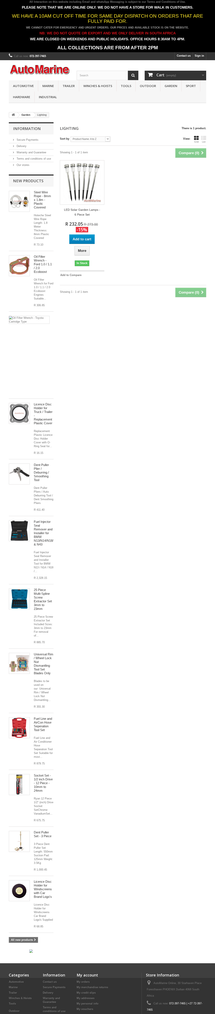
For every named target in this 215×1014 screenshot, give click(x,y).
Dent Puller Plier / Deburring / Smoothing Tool (41, 472)
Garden (171, 86)
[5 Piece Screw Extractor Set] (19, 598)
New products (28, 180)
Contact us (184, 55)
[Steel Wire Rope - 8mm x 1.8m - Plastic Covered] (19, 201)
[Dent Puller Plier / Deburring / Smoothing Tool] (19, 473)
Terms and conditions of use (33, 158)
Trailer (69, 86)
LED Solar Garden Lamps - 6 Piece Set (82, 212)
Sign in (199, 55)
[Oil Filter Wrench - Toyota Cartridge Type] (29, 320)
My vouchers (85, 1009)
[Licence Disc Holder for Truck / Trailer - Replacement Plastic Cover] (19, 413)
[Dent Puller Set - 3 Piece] (19, 841)
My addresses (85, 998)
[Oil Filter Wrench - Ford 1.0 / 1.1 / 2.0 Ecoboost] (19, 265)
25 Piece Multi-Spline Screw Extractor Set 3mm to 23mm (43, 599)
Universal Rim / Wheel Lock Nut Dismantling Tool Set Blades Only (43, 663)
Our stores (22, 165)
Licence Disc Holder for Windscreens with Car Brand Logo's (43, 889)
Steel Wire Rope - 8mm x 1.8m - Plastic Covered (42, 199)
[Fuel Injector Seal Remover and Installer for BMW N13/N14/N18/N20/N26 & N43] (19, 530)
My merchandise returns (92, 987)
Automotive (23, 86)
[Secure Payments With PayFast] (31, 950)
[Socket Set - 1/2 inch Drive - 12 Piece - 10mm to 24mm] (19, 784)
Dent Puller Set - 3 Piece (42, 834)
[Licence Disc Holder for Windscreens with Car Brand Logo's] (19, 890)
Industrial (48, 97)
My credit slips (86, 992)
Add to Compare (70, 275)
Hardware (21, 97)
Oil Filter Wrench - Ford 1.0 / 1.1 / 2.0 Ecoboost (43, 264)
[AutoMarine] (39, 69)
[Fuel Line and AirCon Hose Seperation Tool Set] (19, 727)
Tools (126, 86)
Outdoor (148, 86)
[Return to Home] (13, 115)
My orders (83, 981)
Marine (48, 86)
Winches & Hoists (97, 86)
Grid (196, 142)
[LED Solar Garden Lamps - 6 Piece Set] (82, 182)
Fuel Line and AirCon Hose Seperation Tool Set (43, 724)
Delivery (21, 146)
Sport (191, 86)
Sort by (64, 138)
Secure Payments (27, 139)
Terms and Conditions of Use (166, 1)
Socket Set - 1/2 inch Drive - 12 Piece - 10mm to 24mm (43, 783)
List (204, 142)
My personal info (87, 1003)
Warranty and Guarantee (31, 152)
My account (87, 975)
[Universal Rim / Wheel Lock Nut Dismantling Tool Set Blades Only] (19, 663)
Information (27, 128)
